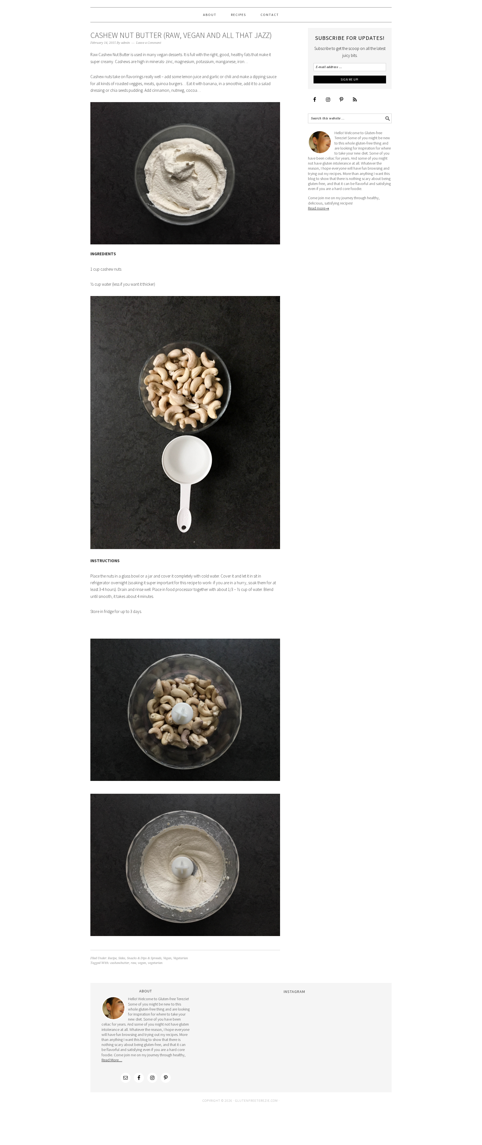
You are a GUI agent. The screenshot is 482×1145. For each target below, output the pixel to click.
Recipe (112, 958)
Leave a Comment (148, 43)
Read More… (112, 1059)
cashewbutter (119, 963)
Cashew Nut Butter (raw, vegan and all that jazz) (181, 35)
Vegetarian (180, 958)
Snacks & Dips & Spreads (144, 958)
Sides (121, 958)
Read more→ (318, 208)
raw (133, 963)
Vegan (167, 958)
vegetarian (155, 963)
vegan (142, 963)
